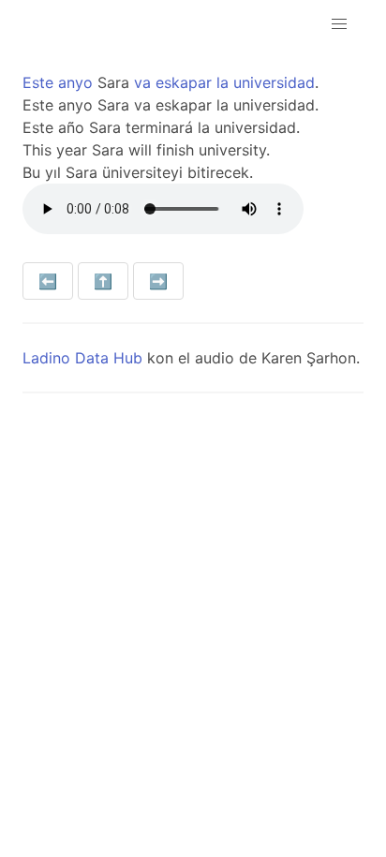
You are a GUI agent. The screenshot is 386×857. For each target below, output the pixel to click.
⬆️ (103, 281)
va (142, 82)
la (222, 82)
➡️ (158, 281)
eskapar (184, 82)
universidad (274, 82)
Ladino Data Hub (82, 357)
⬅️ (47, 281)
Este (37, 82)
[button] (339, 24)
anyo (75, 82)
